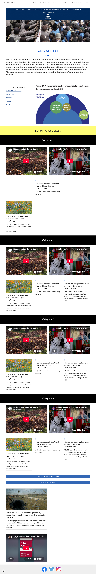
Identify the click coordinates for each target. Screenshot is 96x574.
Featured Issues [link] (64, 3)
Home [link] (35, 3)
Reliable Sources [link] (77, 3)
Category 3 (9, 104)
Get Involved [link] (52, 3)
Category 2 (9, 101)
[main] (48, 62)
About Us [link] (43, 3)
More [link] (86, 3)
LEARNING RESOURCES (13, 91)
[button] (94, 2)
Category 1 (9, 97)
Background (10, 94)
